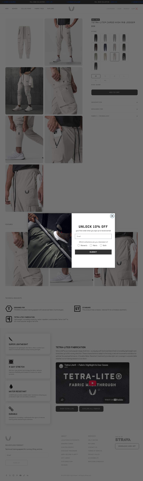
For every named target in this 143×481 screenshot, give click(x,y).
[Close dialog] (112, 216)
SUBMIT (93, 252)
